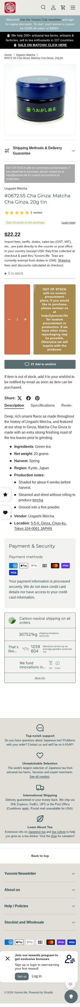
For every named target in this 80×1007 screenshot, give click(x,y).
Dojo (54, 836)
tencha (37, 500)
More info (40, 678)
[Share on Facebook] (28, 398)
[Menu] (73, 7)
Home (8, 55)
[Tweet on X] (19, 398)
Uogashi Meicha (15, 188)
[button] (63, 7)
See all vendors (40, 776)
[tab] (14, 405)
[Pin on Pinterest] (37, 398)
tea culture (59, 832)
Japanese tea (37, 832)
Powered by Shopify (41, 992)
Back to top (40, 856)
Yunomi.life (20, 992)
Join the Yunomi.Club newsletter (40, 19)
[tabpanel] (40, 472)
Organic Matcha (25, 55)
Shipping (64, 260)
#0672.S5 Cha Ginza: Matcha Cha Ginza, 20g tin (33, 58)
